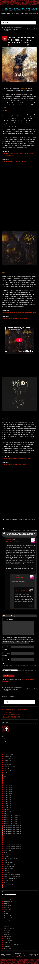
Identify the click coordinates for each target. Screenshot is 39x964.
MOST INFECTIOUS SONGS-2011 (12, 819)
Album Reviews (13, 45)
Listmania (6, 779)
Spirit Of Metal (7, 936)
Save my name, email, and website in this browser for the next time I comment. (19, 666)
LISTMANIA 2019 (8, 795)
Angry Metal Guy (8, 901)
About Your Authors (8, 754)
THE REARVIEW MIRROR (10, 878)
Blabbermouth (7, 905)
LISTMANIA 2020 (8, 797)
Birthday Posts (7, 760)
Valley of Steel (7, 948)
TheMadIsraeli (33, 530)
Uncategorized (7, 882)
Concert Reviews (8, 764)
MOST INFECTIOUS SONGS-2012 (12, 821)
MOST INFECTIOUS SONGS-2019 (12, 836)
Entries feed (7, 743)
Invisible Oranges (8, 922)
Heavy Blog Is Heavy (9, 920)
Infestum (28, 530)
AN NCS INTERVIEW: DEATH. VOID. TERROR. (31, 29)
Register (6, 739)
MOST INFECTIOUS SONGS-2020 (12, 838)
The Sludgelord (8, 940)
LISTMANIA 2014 (8, 785)
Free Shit (6, 772)
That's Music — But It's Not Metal (12, 876)
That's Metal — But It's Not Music (12, 874)
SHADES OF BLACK (9, 866)
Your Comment (9, 619)
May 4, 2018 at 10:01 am (17, 577)
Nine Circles (7, 932)
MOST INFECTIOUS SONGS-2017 (12, 832)
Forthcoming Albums (9, 770)
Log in (5, 741)
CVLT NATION (7, 909)
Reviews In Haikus (8, 862)
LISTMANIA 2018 (8, 793)
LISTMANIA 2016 (8, 789)
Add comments (32, 45)
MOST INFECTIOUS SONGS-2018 (12, 834)
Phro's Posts (7, 854)
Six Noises (6, 934)
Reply (33, 571)
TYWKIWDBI (7, 946)
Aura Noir (20, 530)
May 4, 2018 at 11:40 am (21, 590)
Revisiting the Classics (9, 864)
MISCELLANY (7, 811)
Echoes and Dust (8, 916)
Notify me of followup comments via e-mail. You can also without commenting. (19, 671)
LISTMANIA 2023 (8, 803)
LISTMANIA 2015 (8, 787)
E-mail (8, 653)
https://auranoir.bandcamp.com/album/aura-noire (16, 458)
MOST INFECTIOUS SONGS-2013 (12, 823)
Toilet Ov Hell (7, 942)
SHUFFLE (6, 870)
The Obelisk (7, 938)
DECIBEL (6, 913)
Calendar (6, 762)
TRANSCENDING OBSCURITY (11, 944)
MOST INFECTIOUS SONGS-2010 (12, 817)
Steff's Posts (7, 872)
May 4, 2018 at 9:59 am (12, 541)
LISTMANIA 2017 (8, 791)
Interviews (6, 775)
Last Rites (6, 926)
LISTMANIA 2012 (8, 781)
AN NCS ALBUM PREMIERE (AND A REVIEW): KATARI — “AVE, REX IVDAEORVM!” (11, 29)
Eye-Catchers (7, 768)
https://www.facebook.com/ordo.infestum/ (14, 161)
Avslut (24, 530)
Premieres (6, 856)
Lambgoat (6, 924)
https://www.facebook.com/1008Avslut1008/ (14, 318)
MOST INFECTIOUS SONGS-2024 (12, 846)
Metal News (7, 809)
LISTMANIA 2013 (8, 783)
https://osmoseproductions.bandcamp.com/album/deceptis (19, 312)
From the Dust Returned (10, 918)
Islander (11, 529)
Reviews (6, 860)
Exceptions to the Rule (9, 766)
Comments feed (8, 745)
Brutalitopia (7, 907)
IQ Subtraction (7, 777)
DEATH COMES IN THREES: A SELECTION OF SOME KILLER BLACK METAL (22, 40)
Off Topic (6, 852)
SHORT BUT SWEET (9, 868)
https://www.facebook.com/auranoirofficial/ (14, 464)
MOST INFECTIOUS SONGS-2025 (12, 848)
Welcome (6, 887)
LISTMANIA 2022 (8, 801)
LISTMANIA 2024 (8, 805)
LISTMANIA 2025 (8, 807)
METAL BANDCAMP (9, 928)
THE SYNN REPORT (9, 880)
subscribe (14, 672)
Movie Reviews (7, 850)
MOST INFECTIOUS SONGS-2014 (12, 825)
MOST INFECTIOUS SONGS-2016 (12, 830)
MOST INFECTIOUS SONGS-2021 (12, 840)
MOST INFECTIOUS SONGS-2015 (12, 828)
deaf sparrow (7, 911)
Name (8, 647)
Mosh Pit (6, 813)
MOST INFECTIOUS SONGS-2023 (12, 844)
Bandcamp (6, 903)
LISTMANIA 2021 (8, 799)
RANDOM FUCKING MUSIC (11, 858)
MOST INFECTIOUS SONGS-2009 (12, 815)
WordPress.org (7, 747)
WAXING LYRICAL (8, 885)
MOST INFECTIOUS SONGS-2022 (12, 842)
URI (9, 659)
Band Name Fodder (9, 758)
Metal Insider (7, 930)
